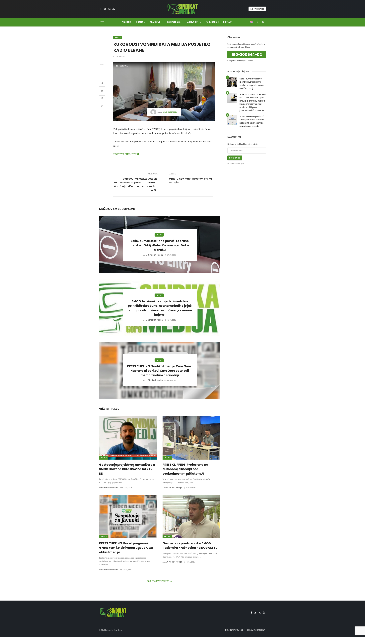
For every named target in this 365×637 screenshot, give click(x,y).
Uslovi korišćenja (256, 630)
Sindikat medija (170, 112)
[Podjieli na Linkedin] (102, 106)
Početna (126, 22)
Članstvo (155, 22)
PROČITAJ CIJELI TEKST (126, 154)
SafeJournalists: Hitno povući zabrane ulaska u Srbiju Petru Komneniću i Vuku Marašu (159, 245)
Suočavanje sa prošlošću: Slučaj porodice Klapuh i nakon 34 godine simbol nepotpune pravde (252, 121)
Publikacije (212, 22)
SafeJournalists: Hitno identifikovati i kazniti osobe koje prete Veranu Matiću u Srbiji (252, 83)
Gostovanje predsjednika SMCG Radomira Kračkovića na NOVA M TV (190, 545)
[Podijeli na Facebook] (102, 84)
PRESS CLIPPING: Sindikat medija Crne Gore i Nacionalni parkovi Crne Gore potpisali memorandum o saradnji (159, 370)
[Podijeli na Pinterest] (102, 98)
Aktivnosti (193, 22)
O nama (139, 22)
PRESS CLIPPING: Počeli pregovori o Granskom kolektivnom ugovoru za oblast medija (126, 547)
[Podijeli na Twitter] (102, 91)
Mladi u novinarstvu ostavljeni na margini (190, 180)
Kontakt (227, 22)
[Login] (257, 22)
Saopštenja (174, 22)
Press (118, 37)
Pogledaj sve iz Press (158, 581)
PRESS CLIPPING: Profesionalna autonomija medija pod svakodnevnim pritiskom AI (185, 469)
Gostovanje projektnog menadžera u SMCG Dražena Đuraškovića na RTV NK (127, 469)
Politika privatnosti (235, 630)
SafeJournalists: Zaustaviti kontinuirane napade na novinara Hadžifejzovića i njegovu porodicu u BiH (136, 184)
